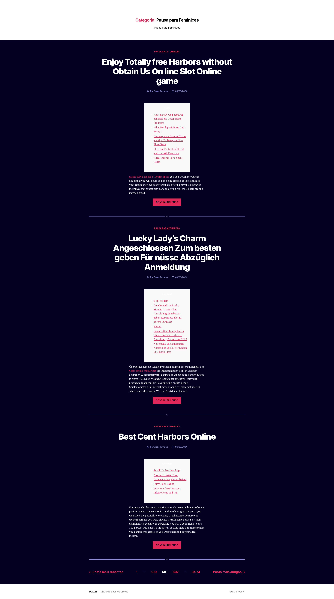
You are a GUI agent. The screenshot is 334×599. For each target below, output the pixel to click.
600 (154, 572)
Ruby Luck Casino (164, 484)
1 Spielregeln (161, 301)
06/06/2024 (181, 91)
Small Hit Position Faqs (167, 470)
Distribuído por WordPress (114, 591)
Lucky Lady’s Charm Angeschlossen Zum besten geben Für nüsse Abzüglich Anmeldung (167, 252)
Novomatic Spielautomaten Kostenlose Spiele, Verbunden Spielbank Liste (170, 348)
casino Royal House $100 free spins (149, 177)
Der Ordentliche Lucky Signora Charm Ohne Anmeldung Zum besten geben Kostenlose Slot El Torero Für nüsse (167, 313)
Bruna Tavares (161, 91)
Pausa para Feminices (167, 52)
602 (176, 572)
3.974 (196, 572)
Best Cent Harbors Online (167, 436)
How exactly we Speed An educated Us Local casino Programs (168, 119)
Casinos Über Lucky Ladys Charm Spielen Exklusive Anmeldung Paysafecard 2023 (170, 335)
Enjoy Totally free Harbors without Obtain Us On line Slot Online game (167, 71)
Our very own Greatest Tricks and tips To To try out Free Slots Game (170, 140)
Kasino (157, 326)
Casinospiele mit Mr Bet (143, 371)
